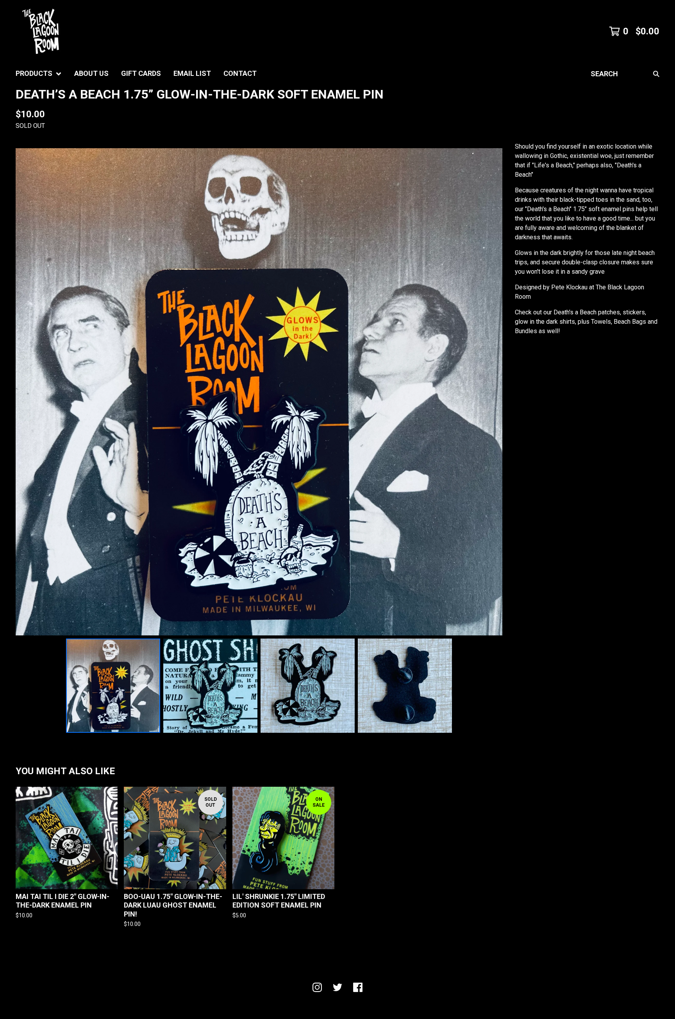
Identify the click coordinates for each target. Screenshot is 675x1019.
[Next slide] (491, 391)
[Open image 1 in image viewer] (259, 391)
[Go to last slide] (26, 391)
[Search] (656, 73)
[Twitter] (337, 987)
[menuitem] (39, 73)
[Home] (41, 31)
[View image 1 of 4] (113, 686)
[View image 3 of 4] (308, 686)
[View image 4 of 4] (405, 686)
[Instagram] (317, 987)
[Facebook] (358, 987)
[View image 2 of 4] (210, 686)
